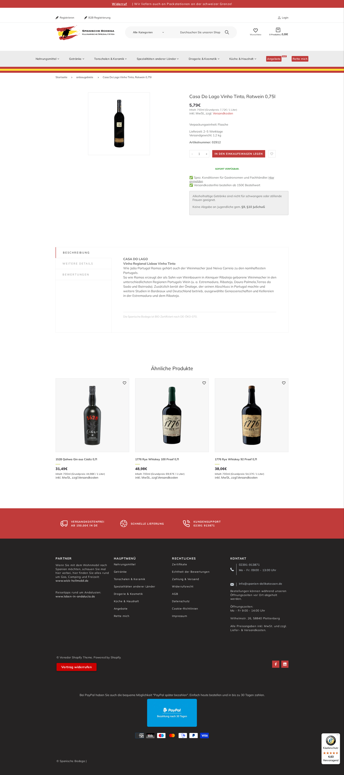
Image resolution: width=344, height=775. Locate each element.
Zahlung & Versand (185, 579)
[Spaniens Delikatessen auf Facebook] (275, 664)
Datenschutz (181, 601)
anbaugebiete (84, 77)
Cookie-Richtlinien (185, 608)
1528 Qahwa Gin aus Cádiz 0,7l (76, 459)
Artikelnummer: (200, 142)
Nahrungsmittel (125, 564)
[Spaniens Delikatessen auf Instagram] (284, 664)
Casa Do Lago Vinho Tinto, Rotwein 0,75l (127, 77)
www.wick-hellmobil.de (72, 580)
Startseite (61, 77)
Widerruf (119, 4)
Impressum (179, 616)
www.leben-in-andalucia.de (75, 596)
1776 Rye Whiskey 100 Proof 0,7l (157, 459)
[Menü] (337, 735)
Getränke (120, 571)
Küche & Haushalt (126, 601)
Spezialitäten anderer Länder (134, 586)
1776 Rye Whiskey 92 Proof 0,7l (236, 459)
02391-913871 (249, 564)
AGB (175, 593)
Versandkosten (223, 113)
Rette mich (121, 616)
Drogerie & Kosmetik (128, 593)
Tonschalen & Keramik (129, 579)
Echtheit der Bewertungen (191, 571)
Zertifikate (179, 564)
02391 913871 (204, 525)
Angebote (121, 608)
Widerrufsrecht (183, 586)
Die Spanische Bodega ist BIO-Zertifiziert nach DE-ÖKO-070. (160, 316)
